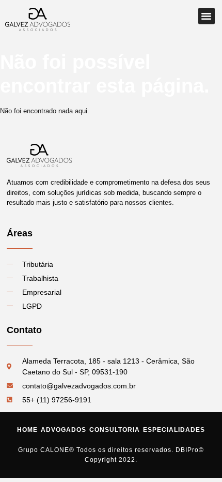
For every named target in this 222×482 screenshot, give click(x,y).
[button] (206, 16)
